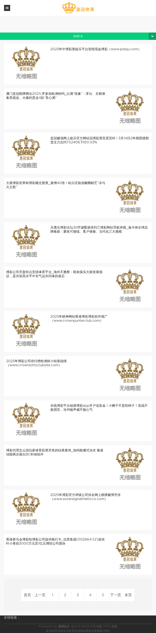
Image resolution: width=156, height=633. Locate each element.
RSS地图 (96, 626)
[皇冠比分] (78, 8)
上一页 (40, 595)
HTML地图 (110, 626)
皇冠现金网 (81, 630)
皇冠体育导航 (54, 630)
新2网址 (105, 630)
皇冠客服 (94, 630)
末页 (128, 595)
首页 (27, 595)
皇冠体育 (68, 630)
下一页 (115, 595)
